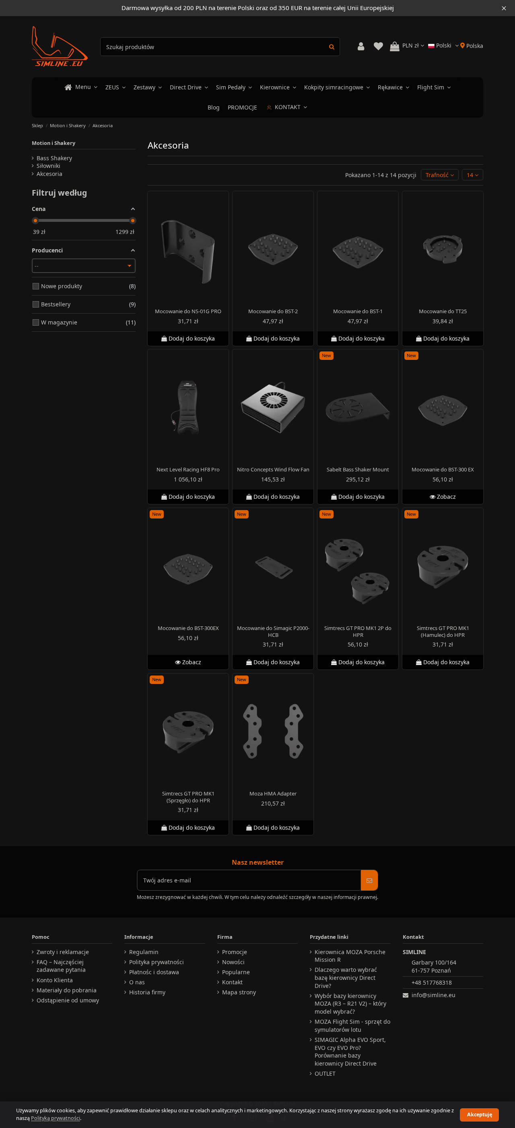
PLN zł (411, 45)
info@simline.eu (433, 995)
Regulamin (144, 952)
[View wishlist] (378, 46)
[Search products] (331, 46)
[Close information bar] (504, 8)
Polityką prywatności (55, 1118)
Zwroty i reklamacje (63, 952)
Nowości (233, 962)
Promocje (234, 952)
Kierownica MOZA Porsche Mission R (350, 956)
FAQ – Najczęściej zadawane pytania (61, 966)
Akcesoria (49, 174)
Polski (444, 45)
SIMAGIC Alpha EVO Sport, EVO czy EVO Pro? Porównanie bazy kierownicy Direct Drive (350, 1051)
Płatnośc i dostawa (154, 972)
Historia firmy (147, 992)
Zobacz (445, 497)
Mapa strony (239, 992)
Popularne (236, 972)
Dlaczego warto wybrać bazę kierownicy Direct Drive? (346, 977)
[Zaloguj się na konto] (361, 46)
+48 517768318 (432, 982)
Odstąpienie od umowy (68, 1000)
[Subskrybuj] (369, 880)
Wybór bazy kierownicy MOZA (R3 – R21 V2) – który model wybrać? (350, 1003)
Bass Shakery (54, 158)
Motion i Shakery (53, 143)
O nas (137, 982)
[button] (440, 175)
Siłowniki (48, 165)
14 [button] (471, 175)
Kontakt (232, 982)
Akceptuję (479, 1114)
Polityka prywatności (156, 962)
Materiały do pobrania (67, 990)
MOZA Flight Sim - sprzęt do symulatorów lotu (352, 1025)
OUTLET (325, 1073)
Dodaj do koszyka (192, 338)
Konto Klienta (55, 980)
